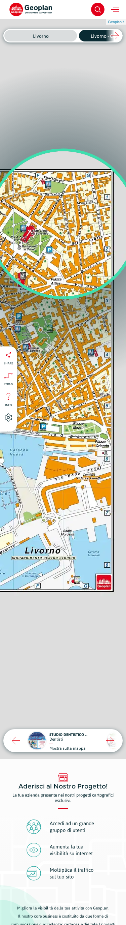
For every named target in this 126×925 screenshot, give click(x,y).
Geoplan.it (116, 21)
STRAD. (8, 384)
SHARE (8, 363)
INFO (8, 405)
